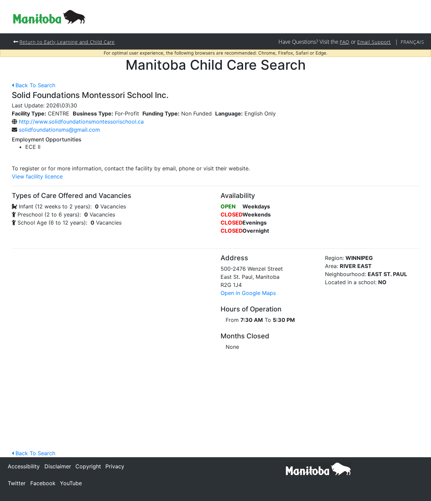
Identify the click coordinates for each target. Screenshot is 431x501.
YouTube (71, 483)
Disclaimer (57, 466)
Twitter (17, 483)
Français (412, 42)
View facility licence (37, 176)
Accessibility (24, 466)
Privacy (114, 466)
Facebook (43, 483)
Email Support (374, 42)
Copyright (88, 466)
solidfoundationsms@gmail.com (59, 129)
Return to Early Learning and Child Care (67, 42)
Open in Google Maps (248, 293)
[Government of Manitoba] (318, 468)
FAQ (345, 42)
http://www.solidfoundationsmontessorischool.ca (81, 121)
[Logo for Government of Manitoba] (49, 16)
